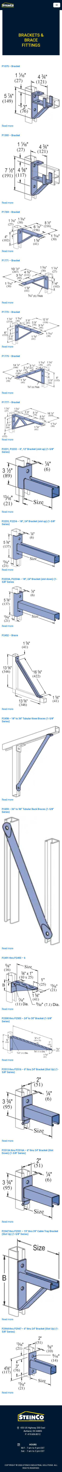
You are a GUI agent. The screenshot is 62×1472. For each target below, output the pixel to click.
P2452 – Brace (10, 635)
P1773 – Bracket (11, 312)
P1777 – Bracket (11, 402)
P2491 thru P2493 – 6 (13, 957)
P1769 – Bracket (11, 212)
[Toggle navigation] (56, 5)
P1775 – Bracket (11, 356)
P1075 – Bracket (11, 66)
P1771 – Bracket (11, 260)
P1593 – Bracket (11, 135)
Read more (7, 125)
